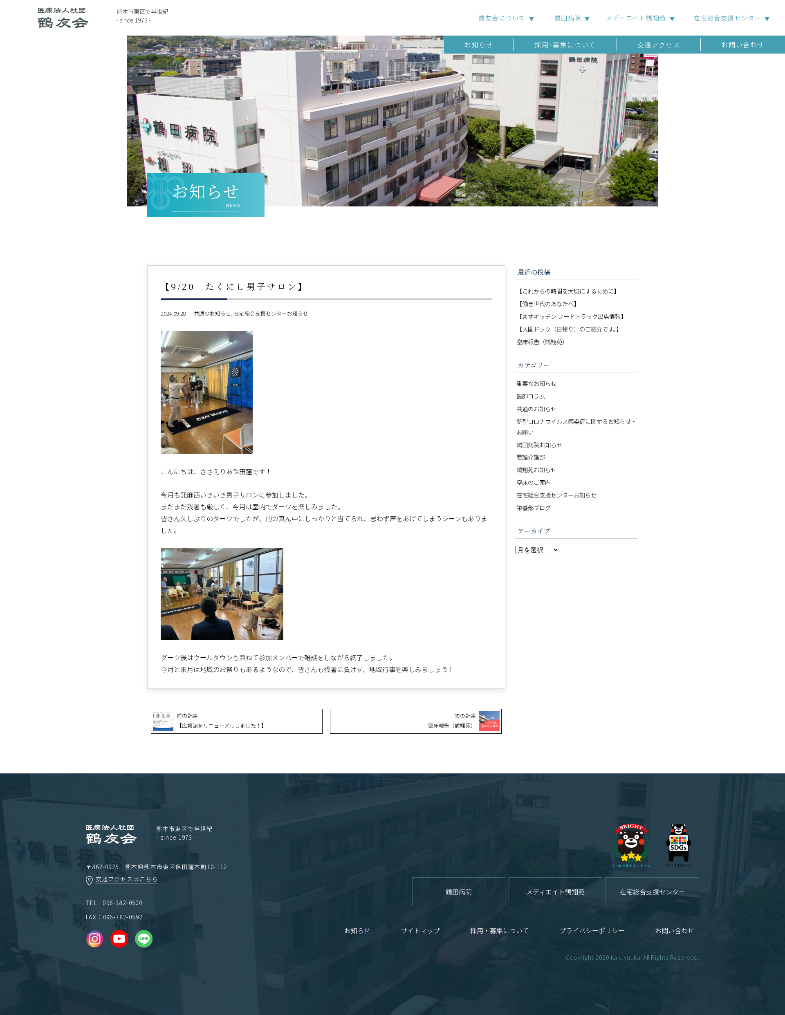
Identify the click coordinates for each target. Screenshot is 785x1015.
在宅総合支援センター (727, 17)
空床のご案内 (533, 482)
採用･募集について (565, 44)
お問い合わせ (743, 44)
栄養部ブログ (533, 507)
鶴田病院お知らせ (539, 444)
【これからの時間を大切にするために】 (567, 291)
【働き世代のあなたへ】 (547, 303)
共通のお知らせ (212, 313)
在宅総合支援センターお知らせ (271, 313)
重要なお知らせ (536, 383)
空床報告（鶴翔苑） (542, 341)
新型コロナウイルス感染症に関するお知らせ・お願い (576, 426)
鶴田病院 (567, 17)
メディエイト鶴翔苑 (636, 17)
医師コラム (530, 396)
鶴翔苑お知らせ (536, 469)
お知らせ (478, 44)
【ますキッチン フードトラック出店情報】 (571, 316)
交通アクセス (658, 44)
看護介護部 (530, 457)
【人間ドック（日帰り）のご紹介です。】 (569, 329)
